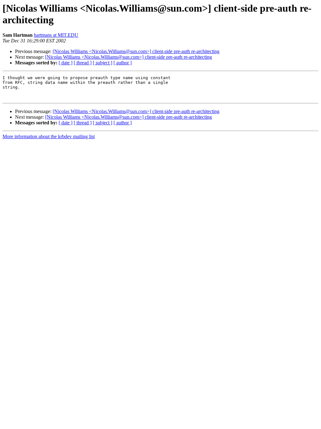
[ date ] (65, 62)
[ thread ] (83, 62)
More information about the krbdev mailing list (49, 136)
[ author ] (122, 62)
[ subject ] (102, 62)
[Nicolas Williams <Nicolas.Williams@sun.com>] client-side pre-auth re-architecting (136, 51)
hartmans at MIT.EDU (56, 35)
